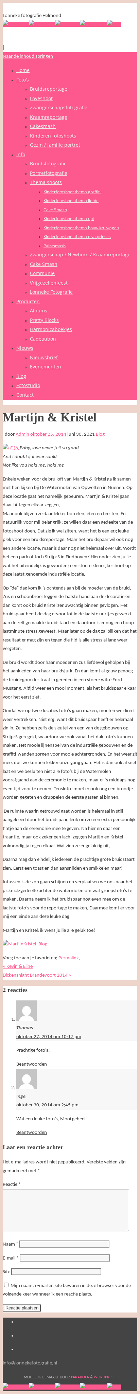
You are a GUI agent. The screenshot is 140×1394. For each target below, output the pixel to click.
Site (6, 1271)
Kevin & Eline (18, 966)
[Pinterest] (67, 24)
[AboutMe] (42, 24)
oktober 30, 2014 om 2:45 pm (47, 1105)
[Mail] (114, 24)
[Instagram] (93, 24)
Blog (100, 434)
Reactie (12, 1184)
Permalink (68, 958)
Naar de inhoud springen (28, 56)
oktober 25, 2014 (48, 434)
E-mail (11, 1258)
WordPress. (105, 1377)
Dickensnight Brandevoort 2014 (37, 975)
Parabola (80, 1377)
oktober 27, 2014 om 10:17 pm (48, 1036)
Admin (22, 434)
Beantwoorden (31, 1064)
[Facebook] (16, 24)
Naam (10, 1244)
